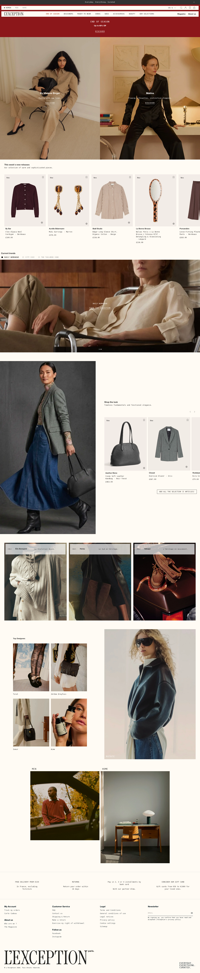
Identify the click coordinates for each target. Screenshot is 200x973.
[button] (194, 2)
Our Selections (147, 14)
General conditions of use (113, 913)
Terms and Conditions (110, 910)
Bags (107, 14)
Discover (100, 31)
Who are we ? (10, 924)
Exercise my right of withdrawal (68, 923)
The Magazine (10, 927)
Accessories (119, 14)
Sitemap (103, 926)
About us (192, 14)
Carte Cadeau (10, 913)
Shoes (97, 14)
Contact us (57, 913)
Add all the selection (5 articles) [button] (176, 492)
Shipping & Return (61, 917)
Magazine (181, 14)
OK (192, 913)
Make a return (59, 920)
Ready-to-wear (84, 14)
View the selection (100, 308)
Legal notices (106, 917)
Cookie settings (108, 923)
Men (34, 769)
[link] (35, 581)
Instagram (56, 937)
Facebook (56, 933)
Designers (68, 14)
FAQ (53, 910)
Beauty (132, 14)
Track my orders (12, 910)
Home (105, 769)
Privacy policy (107, 920)
